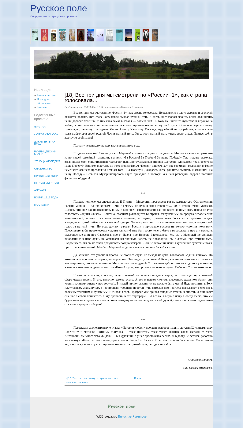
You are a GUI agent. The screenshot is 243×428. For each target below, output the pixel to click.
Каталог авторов (46, 95)
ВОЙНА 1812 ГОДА (46, 197)
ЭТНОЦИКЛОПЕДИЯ (47, 161)
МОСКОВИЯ (42, 204)
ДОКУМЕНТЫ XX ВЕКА (44, 143)
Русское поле (58, 8)
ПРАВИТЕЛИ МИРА (46, 175)
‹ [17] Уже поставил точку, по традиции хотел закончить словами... (92, 380)
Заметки (42, 107)
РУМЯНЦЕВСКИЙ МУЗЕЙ (45, 153)
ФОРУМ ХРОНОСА (46, 134)
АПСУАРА (40, 190)
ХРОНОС (40, 127)
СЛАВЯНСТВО (43, 168)
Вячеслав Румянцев (132, 416)
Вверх (137, 378)
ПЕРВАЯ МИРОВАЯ (46, 183)
